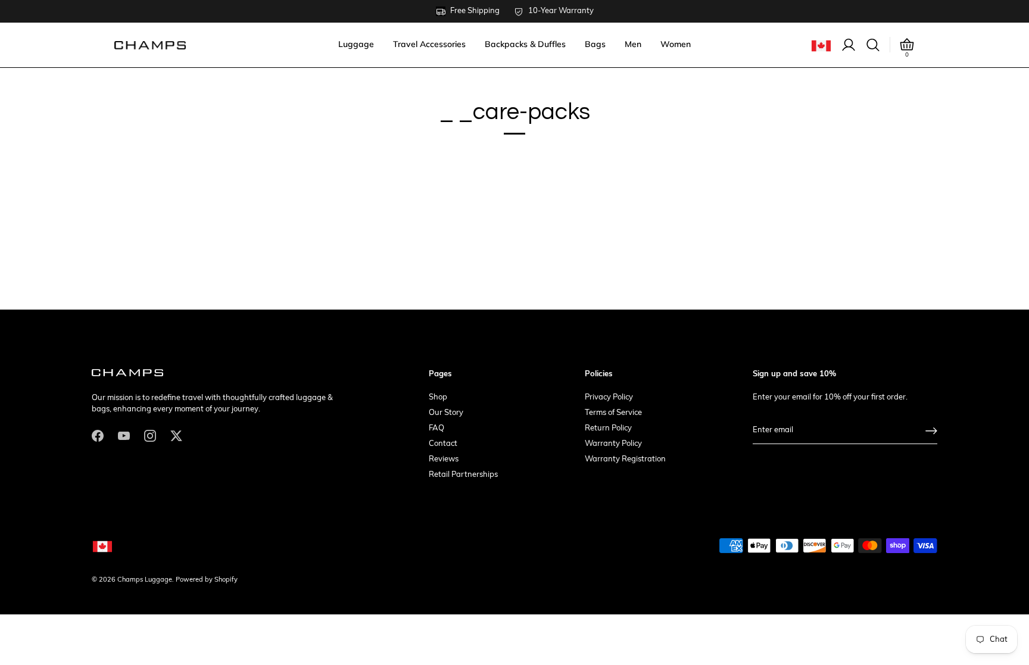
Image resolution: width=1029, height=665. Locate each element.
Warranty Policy (613, 444)
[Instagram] (150, 435)
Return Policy (608, 428)
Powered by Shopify (207, 580)
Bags (595, 44)
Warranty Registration (625, 459)
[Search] (873, 45)
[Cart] (907, 44)
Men (633, 44)
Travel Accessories (429, 44)
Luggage (356, 44)
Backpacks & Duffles (525, 44)
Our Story (446, 413)
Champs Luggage (144, 580)
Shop (438, 397)
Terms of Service (613, 413)
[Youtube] (124, 435)
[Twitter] (176, 435)
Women (675, 44)
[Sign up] (931, 430)
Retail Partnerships (463, 475)
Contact (443, 444)
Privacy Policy (609, 397)
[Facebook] (98, 435)
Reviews (444, 459)
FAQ (436, 428)
